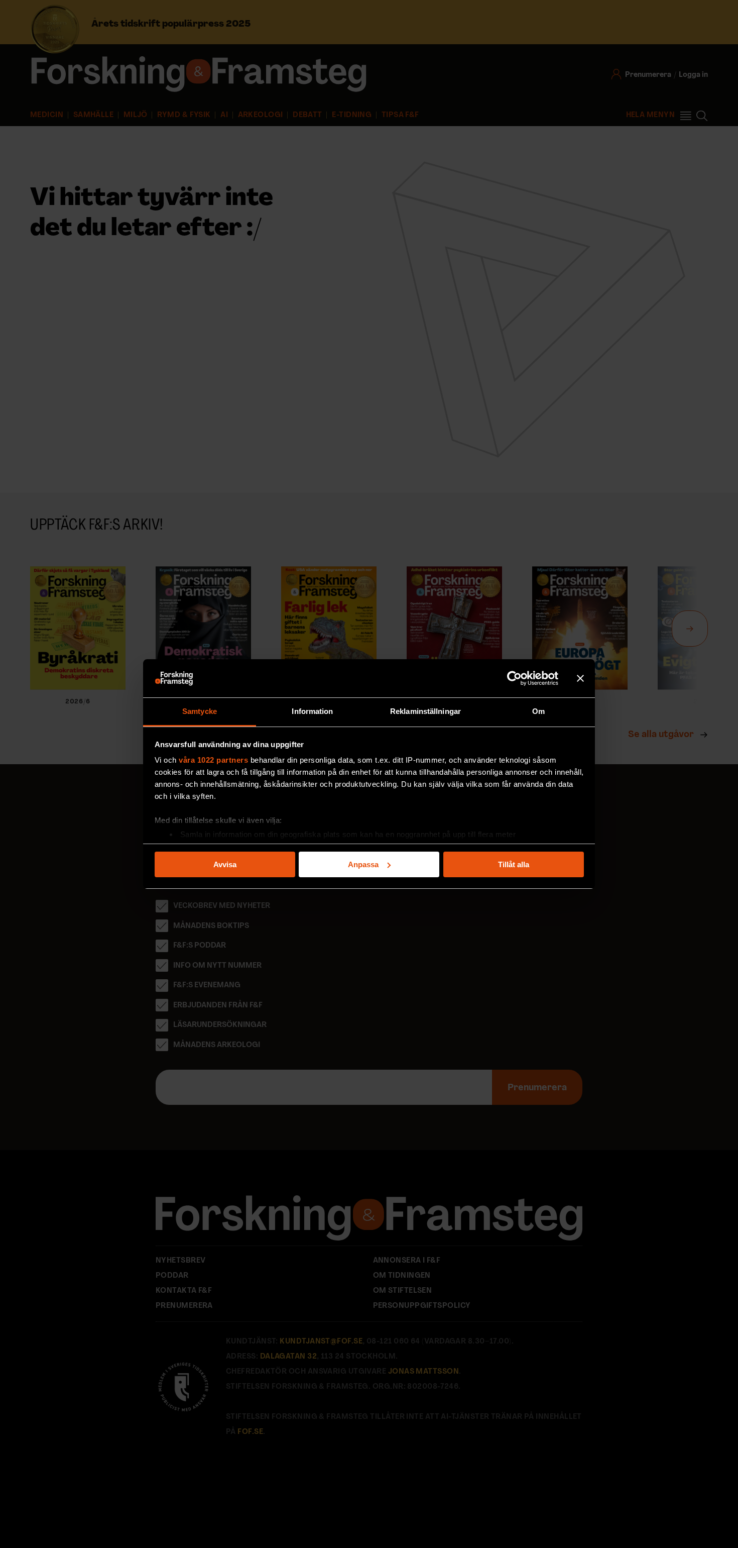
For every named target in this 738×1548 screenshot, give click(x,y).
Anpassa (363, 864)
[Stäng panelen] (580, 678)
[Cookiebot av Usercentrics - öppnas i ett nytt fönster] (514, 678)
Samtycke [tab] (199, 711)
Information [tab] (312, 711)
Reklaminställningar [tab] (425, 711)
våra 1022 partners (213, 760)
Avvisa (224, 864)
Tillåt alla (513, 864)
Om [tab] (538, 711)
